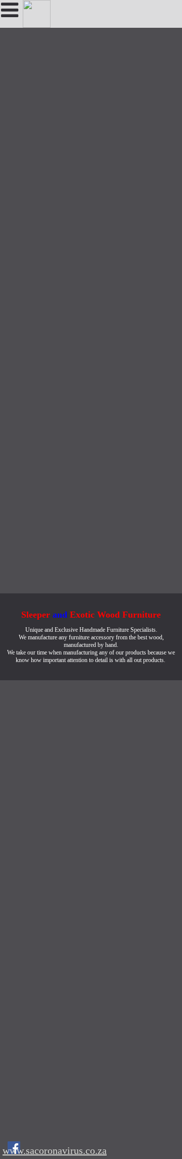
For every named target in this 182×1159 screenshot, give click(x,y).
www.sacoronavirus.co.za (55, 1150)
